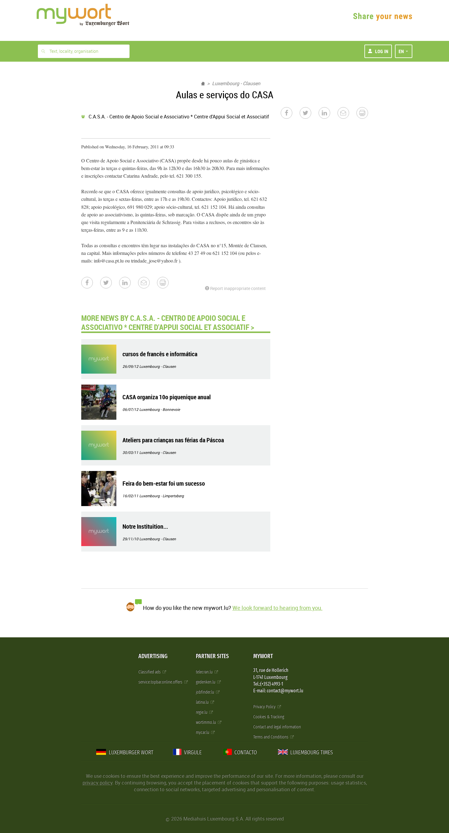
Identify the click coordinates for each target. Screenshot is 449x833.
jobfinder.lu (205, 692)
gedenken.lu (206, 682)
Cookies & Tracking (268, 716)
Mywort (263, 656)
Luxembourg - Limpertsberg (161, 495)
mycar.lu (203, 732)
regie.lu (202, 712)
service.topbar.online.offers (160, 682)
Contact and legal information (277, 727)
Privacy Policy (264, 706)
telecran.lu (205, 672)
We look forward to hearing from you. (277, 607)
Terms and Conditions (271, 737)
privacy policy (97, 782)
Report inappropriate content (237, 288)
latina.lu (203, 702)
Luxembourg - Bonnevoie (159, 409)
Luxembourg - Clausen (236, 83)
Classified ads (150, 672)
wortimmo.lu (206, 722)
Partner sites (212, 656)
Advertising (152, 656)
